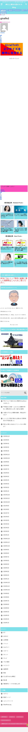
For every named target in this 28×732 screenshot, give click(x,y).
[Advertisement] (14, 122)
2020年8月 (6, 553)
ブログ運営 (6, 661)
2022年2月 (6, 487)
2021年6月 (6, 516)
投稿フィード (7, 697)
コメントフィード (8, 701)
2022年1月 (6, 491)
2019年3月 (6, 615)
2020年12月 (6, 538)
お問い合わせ (3, 10)
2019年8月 (6, 597)
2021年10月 (6, 502)
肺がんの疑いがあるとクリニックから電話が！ (14, 425)
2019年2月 (6, 619)
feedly (3, 191)
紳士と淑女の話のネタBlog (14, 5)
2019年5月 (6, 608)
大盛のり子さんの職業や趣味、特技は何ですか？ (14, 413)
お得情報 (5, 640)
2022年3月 (6, 483)
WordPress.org (7, 704)
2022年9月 (6, 461)
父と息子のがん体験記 (9, 676)
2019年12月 (6, 582)
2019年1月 (6, 622)
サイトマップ (17, 10)
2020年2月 (6, 575)
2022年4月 (6, 480)
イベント (5, 643)
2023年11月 (6, 436)
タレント (5, 654)
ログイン (5, 693)
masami (2, 32)
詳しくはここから (14, 324)
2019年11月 (6, 586)
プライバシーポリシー (24, 10)
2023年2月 (6, 451)
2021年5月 (6, 520)
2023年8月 (6, 440)
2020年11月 (6, 542)
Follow (2, 189)
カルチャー (6, 647)
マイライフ (6, 665)
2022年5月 (6, 476)
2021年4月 (6, 524)
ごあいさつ (10, 10)
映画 (4, 672)
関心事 (5, 680)
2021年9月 (6, 505)
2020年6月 (6, 560)
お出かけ (5, 636)
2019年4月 (6, 611)
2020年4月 (6, 568)
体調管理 (5, 669)
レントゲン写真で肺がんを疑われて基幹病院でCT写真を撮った (14, 419)
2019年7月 (6, 600)
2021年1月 (6, 535)
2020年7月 (6, 557)
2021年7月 (6, 513)
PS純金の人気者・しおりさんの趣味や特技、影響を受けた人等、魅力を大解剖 (14, 408)
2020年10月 (6, 546)
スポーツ (5, 650)
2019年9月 (6, 593)
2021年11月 (6, 498)
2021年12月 (6, 494)
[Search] (25, 393)
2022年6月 (6, 472)
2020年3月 (6, 571)
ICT (4, 632)
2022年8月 (6, 465)
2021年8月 (6, 509)
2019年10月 (6, 589)
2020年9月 (6, 549)
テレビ (5, 658)
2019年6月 (6, 604)
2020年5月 (6, 564)
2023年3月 (6, 447)
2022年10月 (6, 458)
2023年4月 (6, 443)
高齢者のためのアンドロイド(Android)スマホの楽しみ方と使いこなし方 (3, 13)
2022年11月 (6, 454)
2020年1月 (6, 578)
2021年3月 (6, 527)
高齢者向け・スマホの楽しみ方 (11, 683)
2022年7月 (6, 469)
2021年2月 (6, 531)
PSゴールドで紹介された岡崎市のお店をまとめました (15, 402)
